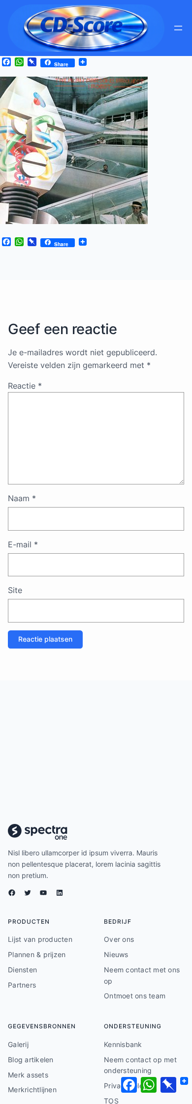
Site (15, 590)
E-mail (23, 544)
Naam (22, 498)
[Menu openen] (178, 28)
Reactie (25, 386)
